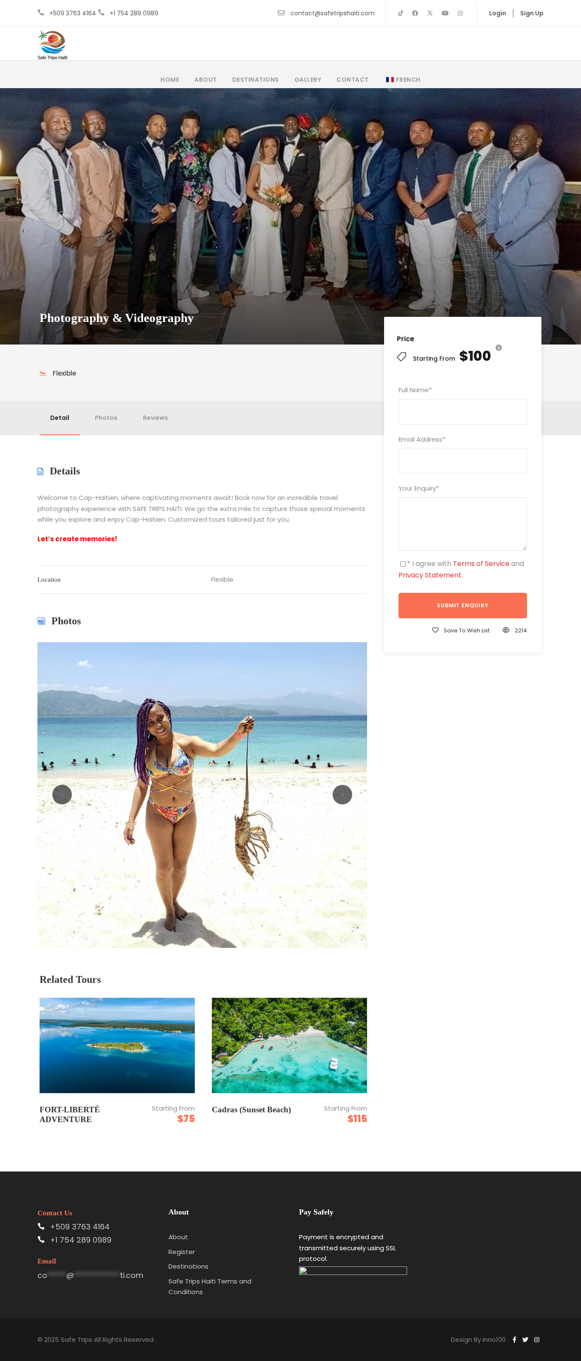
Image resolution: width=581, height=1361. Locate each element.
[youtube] (445, 13)
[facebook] (415, 13)
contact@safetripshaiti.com (332, 13)
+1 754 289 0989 (134, 13)
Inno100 (494, 1339)
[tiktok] (400, 13)
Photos (106, 417)
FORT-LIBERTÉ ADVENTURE (70, 1114)
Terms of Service (481, 564)
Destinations (255, 79)
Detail (59, 417)
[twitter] (430, 13)
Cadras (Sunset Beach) (251, 1109)
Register (181, 1251)
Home (169, 79)
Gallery (308, 79)
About (205, 79)
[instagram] (460, 13)
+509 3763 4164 (72, 13)
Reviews (155, 417)
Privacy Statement (430, 575)
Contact (352, 79)
